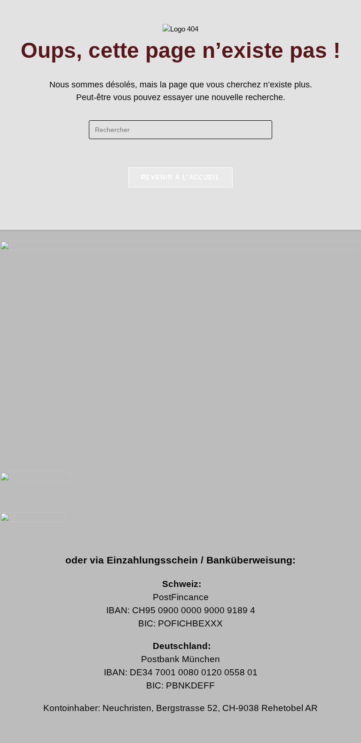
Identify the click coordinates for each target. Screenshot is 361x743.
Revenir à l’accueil (180, 177)
